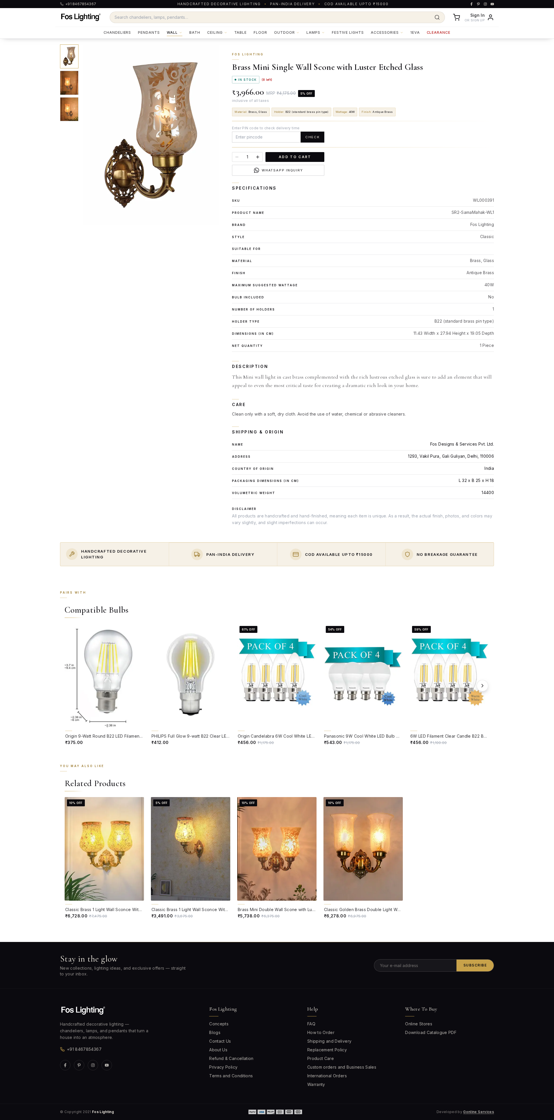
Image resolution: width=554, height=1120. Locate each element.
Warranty (316, 1084)
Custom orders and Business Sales (341, 1067)
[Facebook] (65, 1065)
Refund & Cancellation (231, 1058)
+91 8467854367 (84, 1049)
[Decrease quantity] (237, 157)
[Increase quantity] (257, 157)
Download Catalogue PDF (430, 1032)
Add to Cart (295, 157)
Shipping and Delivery (329, 1041)
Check (312, 137)
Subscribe (475, 965)
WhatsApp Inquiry (282, 170)
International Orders (327, 1075)
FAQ (311, 1023)
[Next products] (482, 685)
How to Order (320, 1032)
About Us (218, 1049)
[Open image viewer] (151, 134)
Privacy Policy (223, 1067)
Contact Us (220, 1041)
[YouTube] (107, 1065)
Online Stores (418, 1023)
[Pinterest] (79, 1065)
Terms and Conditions (231, 1075)
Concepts (219, 1023)
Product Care (320, 1058)
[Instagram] (93, 1065)
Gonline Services (478, 1112)
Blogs (214, 1032)
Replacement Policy (327, 1049)
